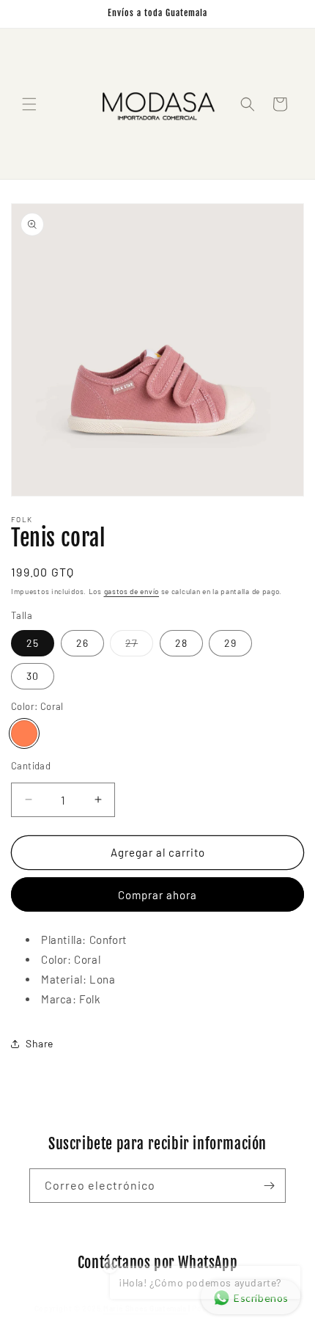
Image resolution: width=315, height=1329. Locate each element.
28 (181, 643)
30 (32, 676)
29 (230, 643)
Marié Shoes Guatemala (145, 1308)
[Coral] (24, 733)
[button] (29, 104)
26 (82, 643)
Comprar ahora (157, 894)
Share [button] (39, 1043)
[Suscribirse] (269, 1185)
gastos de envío (132, 591)
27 (139, 646)
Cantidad (31, 766)
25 (32, 643)
